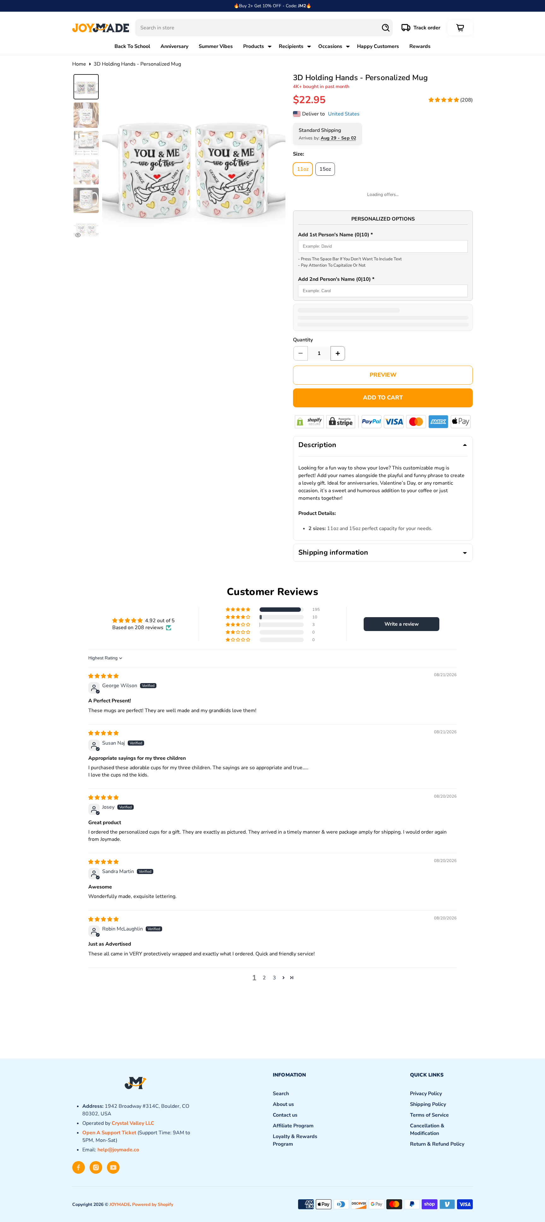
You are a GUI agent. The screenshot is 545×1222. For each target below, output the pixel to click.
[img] (103, 676)
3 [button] (274, 977)
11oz (305, 169)
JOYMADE (119, 1204)
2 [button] (264, 977)
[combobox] (264, 27)
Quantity (303, 339)
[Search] (386, 27)
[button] (444, 100)
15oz (327, 169)
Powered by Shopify (152, 1204)
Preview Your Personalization (383, 375)
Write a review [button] (401, 624)
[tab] (86, 86)
